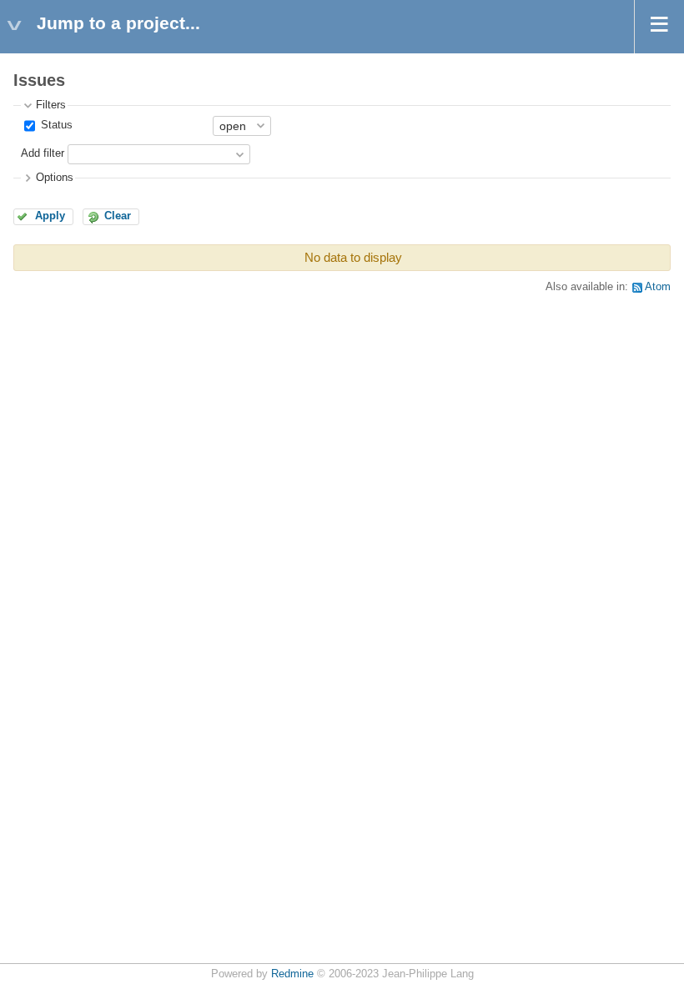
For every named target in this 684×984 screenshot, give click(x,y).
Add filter (42, 153)
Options (54, 177)
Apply (50, 216)
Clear (117, 216)
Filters (51, 105)
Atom (658, 287)
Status (55, 125)
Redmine (292, 974)
